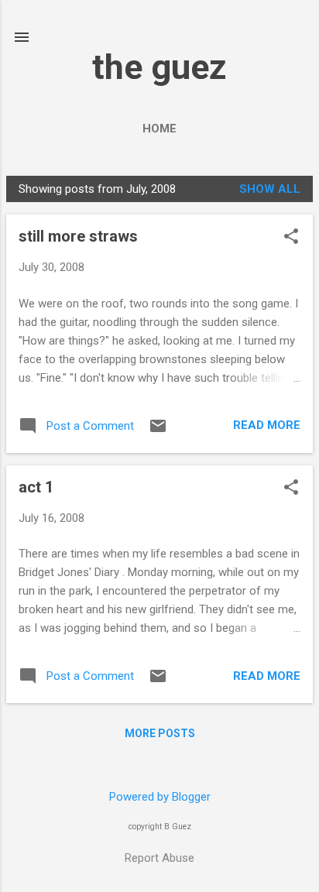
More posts (160, 733)
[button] (291, 238)
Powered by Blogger (160, 797)
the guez (159, 66)
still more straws (78, 236)
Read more (266, 425)
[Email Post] (158, 431)
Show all (269, 189)
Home (159, 129)
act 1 (36, 487)
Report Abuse (159, 858)
